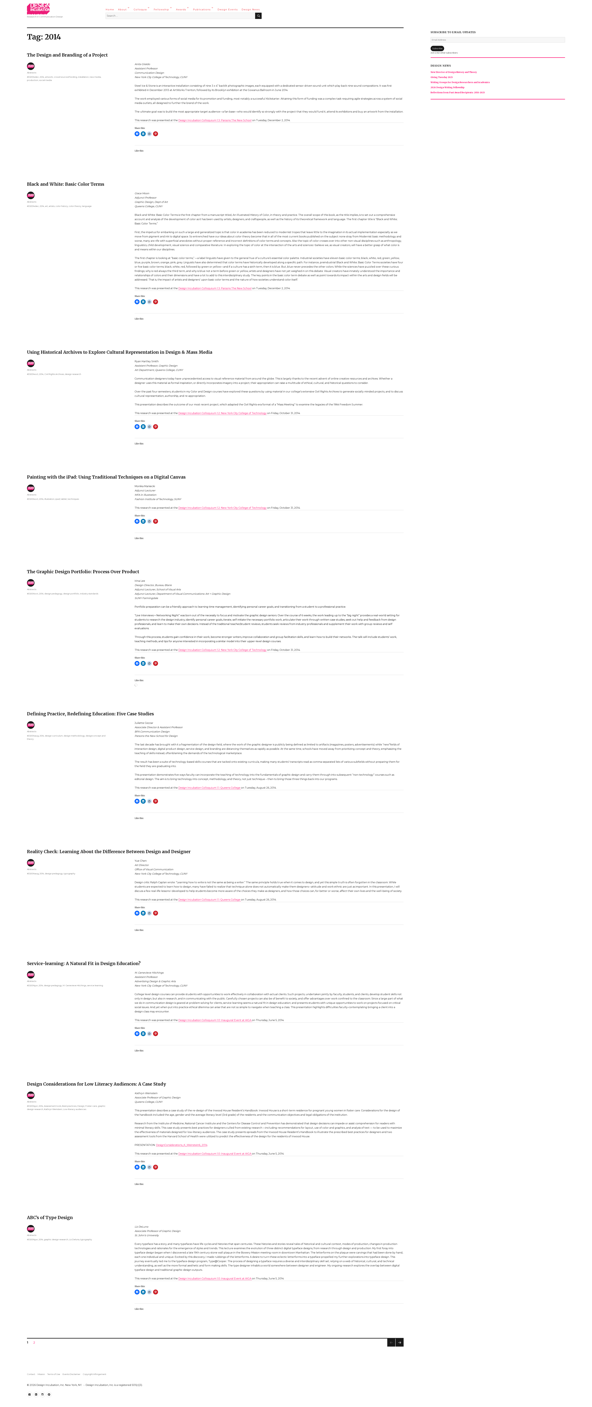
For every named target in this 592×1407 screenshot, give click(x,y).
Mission (41, 1374)
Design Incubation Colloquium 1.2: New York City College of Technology (222, 413)
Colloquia (140, 9)
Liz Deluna (74, 1239)
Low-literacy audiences (74, 1109)
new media (95, 77)
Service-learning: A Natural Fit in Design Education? (84, 963)
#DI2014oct (32, 374)
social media (45, 80)
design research (73, 374)
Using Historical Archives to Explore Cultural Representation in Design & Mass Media (119, 352)
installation (83, 77)
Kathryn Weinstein (53, 1109)
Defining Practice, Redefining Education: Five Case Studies (90, 714)
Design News (251, 9)
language (87, 206)
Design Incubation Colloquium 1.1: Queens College (209, 787)
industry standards (89, 593)
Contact (31, 1374)
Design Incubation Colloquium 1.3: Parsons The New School (215, 120)
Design (80, 1106)
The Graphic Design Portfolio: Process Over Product (83, 571)
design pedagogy (53, 593)
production (32, 80)
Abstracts (31, 72)
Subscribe (437, 48)
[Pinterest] (126, 23)
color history (62, 206)
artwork (49, 77)
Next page (400, 1346)
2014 (42, 77)
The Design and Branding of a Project (67, 55)
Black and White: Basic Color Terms (65, 184)
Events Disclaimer (71, 1374)
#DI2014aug (33, 735)
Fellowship (161, 9)
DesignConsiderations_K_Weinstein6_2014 (181, 1145)
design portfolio (71, 593)
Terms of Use (53, 1374)
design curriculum (54, 735)
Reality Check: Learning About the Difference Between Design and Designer (109, 851)
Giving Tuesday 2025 (442, 77)
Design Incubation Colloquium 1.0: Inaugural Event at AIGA (215, 1020)
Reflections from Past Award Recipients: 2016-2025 (458, 92)
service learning (95, 985)
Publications (202, 9)
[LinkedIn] (114, 23)
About (122, 9)
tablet (64, 499)
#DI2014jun (32, 985)
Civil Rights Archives (54, 374)
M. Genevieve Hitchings (74, 985)
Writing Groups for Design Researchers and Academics (460, 82)
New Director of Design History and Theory (454, 72)
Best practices (69, 1106)
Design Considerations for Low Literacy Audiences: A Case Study (96, 1084)
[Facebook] (108, 23)
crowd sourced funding (65, 77)
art (46, 206)
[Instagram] (120, 23)
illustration (49, 499)
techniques (73, 499)
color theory (75, 206)
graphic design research (56, 1239)
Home (110, 9)
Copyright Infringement (94, 1374)
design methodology (74, 735)
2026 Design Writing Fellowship (448, 87)
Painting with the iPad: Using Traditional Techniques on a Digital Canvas (106, 477)
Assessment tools (52, 1106)
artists (52, 206)
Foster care (91, 1106)
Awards (181, 9)
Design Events (228, 9)
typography (69, 873)
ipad (57, 499)
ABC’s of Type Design (50, 1217)
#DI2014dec (33, 77)
